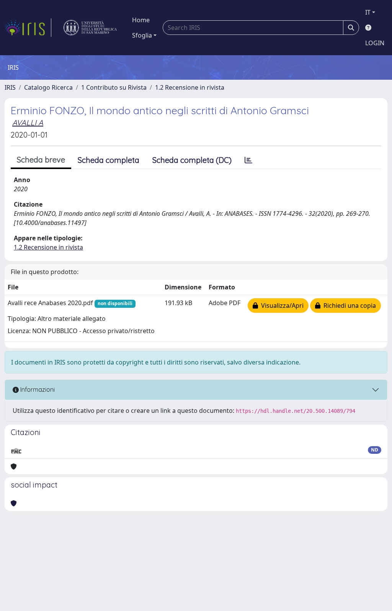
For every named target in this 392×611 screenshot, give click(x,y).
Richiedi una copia (348, 305)
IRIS (10, 87)
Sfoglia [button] (142, 35)
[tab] (248, 160)
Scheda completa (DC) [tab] (192, 160)
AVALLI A (27, 122)
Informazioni (37, 389)
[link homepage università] (90, 27)
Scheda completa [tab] (108, 160)
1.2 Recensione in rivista (189, 87)
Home (141, 20)
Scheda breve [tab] (41, 159)
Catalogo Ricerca (48, 87)
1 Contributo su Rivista (114, 87)
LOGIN (374, 43)
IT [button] (368, 12)
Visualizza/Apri (281, 305)
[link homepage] (28, 27)
